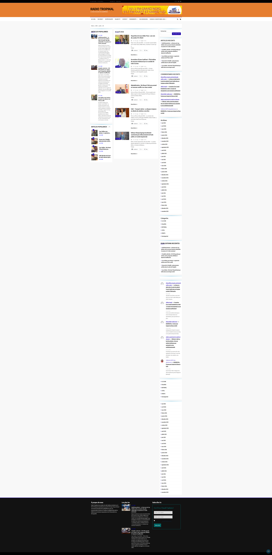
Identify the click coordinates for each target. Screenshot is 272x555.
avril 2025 (164, 162)
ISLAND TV (112, 1)
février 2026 (164, 132)
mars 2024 (164, 202)
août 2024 (164, 187)
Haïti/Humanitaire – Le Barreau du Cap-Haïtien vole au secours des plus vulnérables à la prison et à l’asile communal (104, 40)
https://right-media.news (166, 94)
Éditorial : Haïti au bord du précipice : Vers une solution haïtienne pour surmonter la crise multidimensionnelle (170, 103)
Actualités (164, 224)
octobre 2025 (164, 144)
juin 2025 (164, 156)
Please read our (163, 520)
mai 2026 (164, 123)
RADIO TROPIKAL (102, 9)
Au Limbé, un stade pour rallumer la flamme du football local (105, 157)
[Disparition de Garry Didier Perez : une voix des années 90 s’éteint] (122, 39)
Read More (133, 55)
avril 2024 (164, 199)
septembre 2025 (165, 147)
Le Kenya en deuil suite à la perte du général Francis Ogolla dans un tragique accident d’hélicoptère (170, 81)
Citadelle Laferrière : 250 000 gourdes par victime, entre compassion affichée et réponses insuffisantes (104, 70)
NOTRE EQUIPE (109, 19)
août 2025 (164, 150)
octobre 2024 (164, 181)
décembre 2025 (165, 138)
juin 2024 (164, 193)
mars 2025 (164, 165)
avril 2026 (164, 126)
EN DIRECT (100, 19)
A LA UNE (100, 35)
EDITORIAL (164, 227)
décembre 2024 (165, 174)
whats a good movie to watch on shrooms (170, 99)
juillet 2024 (164, 190)
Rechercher (163, 31)
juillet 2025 (164, 153)
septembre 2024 (165, 184)
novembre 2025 (165, 141)
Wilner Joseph (164, 86)
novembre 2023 (165, 211)
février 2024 (164, 205)
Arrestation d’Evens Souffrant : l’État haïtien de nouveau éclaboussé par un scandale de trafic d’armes (143, 61)
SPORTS (163, 233)
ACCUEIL (93, 19)
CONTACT (124, 19)
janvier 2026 (164, 135)
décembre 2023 (165, 208)
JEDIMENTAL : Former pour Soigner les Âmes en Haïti (173, 364)
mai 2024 (164, 196)
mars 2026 (164, 129)
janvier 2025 (164, 171)
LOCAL (163, 230)
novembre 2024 (165, 177)
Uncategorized (165, 236)
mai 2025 (164, 159)
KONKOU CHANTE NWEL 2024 (157, 19)
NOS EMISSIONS (143, 19)
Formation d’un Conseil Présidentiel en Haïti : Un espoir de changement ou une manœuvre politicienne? (170, 88)
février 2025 (164, 168)
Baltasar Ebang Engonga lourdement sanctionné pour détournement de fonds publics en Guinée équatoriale (142, 135)
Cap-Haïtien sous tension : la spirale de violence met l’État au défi (104, 99)
